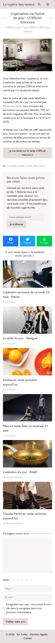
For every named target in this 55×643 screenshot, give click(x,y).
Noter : (7, 580)
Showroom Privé (12, 106)
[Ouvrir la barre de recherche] (39, 4)
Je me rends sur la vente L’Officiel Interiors (27, 153)
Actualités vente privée (19, 166)
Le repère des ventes (18, 4)
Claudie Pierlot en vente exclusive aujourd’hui (24, 516)
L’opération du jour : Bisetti (20, 472)
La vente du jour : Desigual (20, 338)
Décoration (39, 166)
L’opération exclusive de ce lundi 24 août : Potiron (26, 294)
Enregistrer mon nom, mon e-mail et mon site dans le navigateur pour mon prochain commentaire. (28, 608)
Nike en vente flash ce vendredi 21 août (25, 428)
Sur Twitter (22, 634)
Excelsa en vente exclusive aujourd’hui (20, 382)
